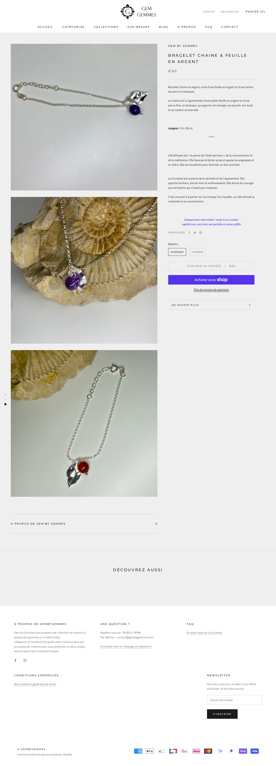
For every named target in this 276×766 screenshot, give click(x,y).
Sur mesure (138, 26)
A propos (187, 26)
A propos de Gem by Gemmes (38, 523)
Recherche (230, 11)
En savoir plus (185, 305)
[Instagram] (25, 660)
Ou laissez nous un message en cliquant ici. (126, 646)
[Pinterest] (200, 232)
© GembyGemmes (31, 749)
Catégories (73, 26)
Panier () (255, 11)
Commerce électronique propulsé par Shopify (44, 754)
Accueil (45, 26)
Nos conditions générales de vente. (35, 684)
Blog (164, 26)
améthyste (177, 252)
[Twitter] (195, 232)
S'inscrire (222, 714)
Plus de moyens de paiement (211, 289)
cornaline (197, 252)
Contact (229, 26)
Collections (106, 26)
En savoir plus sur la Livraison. (205, 632)
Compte (209, 11)
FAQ (208, 26)
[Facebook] (189, 232)
